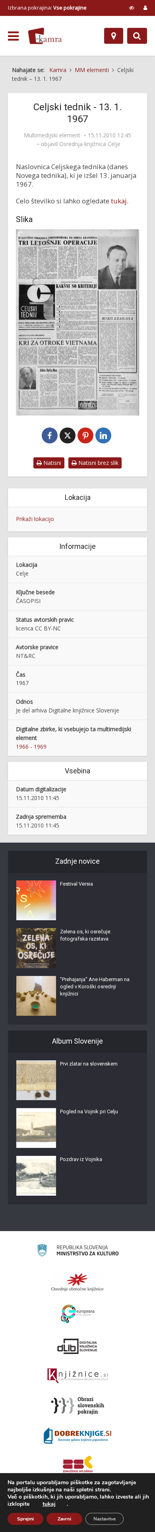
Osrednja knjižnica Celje (89, 144)
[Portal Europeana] (77, 1314)
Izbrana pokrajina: (47, 7)
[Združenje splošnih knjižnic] (78, 1465)
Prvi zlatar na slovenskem (89, 1064)
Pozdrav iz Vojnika (81, 1159)
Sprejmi (25, 1519)
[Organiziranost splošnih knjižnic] (77, 1282)
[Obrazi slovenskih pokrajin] (77, 1406)
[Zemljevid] (113, 36)
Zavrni (64, 1519)
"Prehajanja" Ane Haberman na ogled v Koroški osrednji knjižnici (95, 986)
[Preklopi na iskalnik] (137, 36)
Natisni (51, 462)
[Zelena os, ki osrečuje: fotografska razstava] (36, 948)
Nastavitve (104, 1519)
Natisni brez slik (97, 462)
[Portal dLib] (77, 1346)
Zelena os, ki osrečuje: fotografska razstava (85, 935)
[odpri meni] (13, 36)
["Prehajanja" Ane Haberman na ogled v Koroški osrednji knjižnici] (36, 996)
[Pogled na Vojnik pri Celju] (36, 1128)
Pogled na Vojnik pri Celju (89, 1111)
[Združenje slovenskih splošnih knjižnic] (77, 1376)
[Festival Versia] (36, 900)
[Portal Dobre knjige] (77, 1436)
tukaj (119, 200)
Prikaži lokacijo (35, 519)
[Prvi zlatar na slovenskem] (36, 1080)
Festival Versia (76, 884)
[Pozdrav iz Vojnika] (36, 1176)
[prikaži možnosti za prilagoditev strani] (131, 7)
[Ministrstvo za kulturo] (78, 1251)
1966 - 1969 (31, 746)
